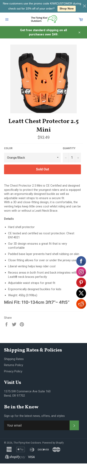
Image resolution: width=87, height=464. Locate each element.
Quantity (69, 148)
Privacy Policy (13, 371)
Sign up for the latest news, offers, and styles (34, 416)
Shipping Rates (14, 359)
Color (8, 148)
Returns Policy (13, 365)
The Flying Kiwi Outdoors (27, 442)
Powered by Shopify (53, 442)
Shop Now (66, 8)
